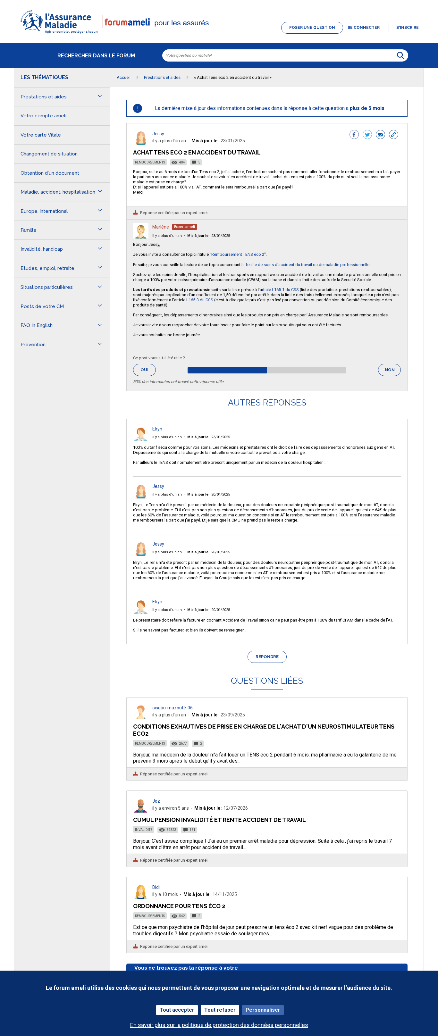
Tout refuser (220, 1010)
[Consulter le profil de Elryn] (140, 439)
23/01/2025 (208, 236)
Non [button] (393, 371)
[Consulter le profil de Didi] (140, 897)
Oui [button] (148, 369)
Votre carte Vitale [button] (41, 135)
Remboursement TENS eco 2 (237, 254)
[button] (219, 34)
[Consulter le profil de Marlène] (140, 237)
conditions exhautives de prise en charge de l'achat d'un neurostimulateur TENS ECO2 (263, 730)
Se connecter (364, 27)
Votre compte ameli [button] (43, 116)
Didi (156, 887)
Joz (156, 801)
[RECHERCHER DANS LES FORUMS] (400, 55)
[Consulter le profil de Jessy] (140, 143)
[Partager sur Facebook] (354, 135)
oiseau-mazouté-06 (172, 707)
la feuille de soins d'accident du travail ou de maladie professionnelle (305, 264)
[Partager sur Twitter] (367, 135)
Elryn (157, 428)
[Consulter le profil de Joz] (140, 811)
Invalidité (143, 829)
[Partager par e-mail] (380, 135)
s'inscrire (407, 27)
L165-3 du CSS (199, 299)
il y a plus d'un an (167, 236)
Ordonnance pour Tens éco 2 (179, 906)
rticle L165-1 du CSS (280, 289)
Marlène (160, 227)
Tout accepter (177, 1010)
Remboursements (150, 162)
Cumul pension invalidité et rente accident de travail (219, 819)
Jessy (158, 133)
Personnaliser (263, 1010)
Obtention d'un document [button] (50, 173)
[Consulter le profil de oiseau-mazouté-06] (140, 717)
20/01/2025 (208, 494)
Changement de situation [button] (49, 154)
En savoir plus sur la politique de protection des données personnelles (219, 1025)
